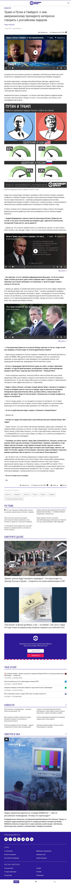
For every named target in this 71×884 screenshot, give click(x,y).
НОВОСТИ (9, 705)
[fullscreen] (65, 68)
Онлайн (38, 868)
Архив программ (41, 858)
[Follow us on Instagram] (19, 839)
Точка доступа (8, 868)
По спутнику (8, 875)
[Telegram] (35, 881)
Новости (7, 8)
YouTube (38, 872)
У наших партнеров (10, 872)
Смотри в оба (12, 734)
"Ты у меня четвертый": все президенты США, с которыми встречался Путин (36, 307)
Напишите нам (40, 854)
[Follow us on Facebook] (6, 839)
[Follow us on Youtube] (14, 839)
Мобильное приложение (43, 851)
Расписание (40, 875)
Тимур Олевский (9, 25)
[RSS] (27, 839)
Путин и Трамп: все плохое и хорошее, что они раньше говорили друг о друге (36, 236)
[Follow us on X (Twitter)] (10, 839)
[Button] (43, 32)
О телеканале (8, 851)
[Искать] (55, 881)
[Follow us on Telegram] (23, 839)
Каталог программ (10, 854)
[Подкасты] (31, 839)
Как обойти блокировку (11, 858)
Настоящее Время (13, 239)
